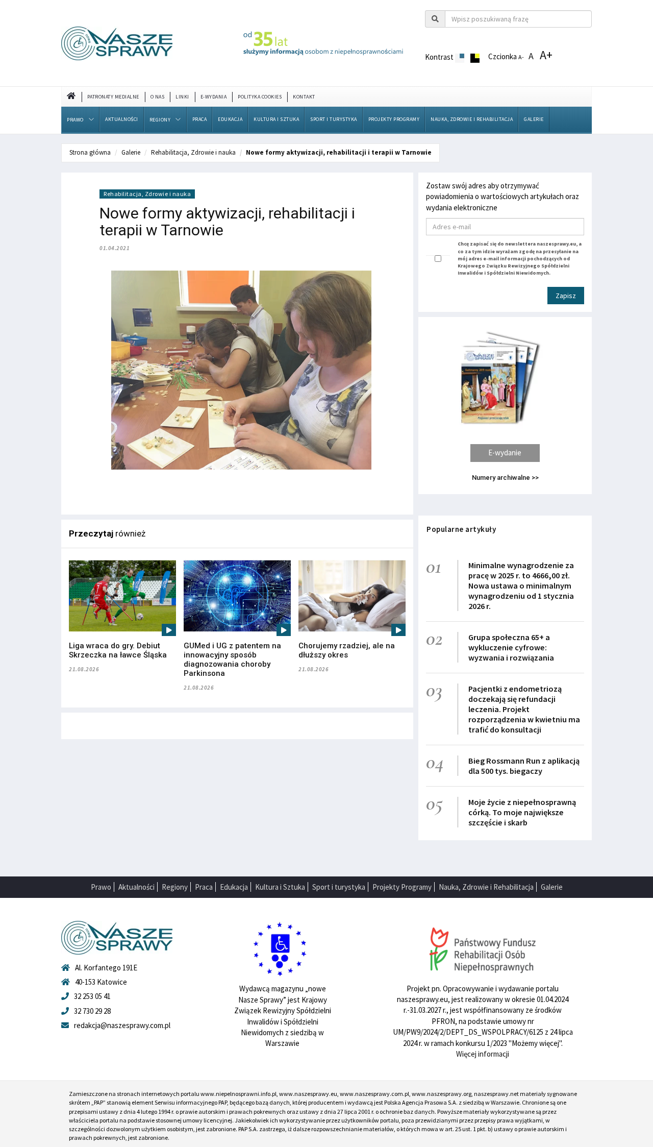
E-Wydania (213, 96)
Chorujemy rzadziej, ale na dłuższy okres (346, 650)
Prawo (75, 119)
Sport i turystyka (333, 119)
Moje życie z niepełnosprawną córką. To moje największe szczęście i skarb (522, 812)
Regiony (160, 119)
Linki (182, 96)
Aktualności (121, 119)
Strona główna (90, 152)
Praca (199, 119)
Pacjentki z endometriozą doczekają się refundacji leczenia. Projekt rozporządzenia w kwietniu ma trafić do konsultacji (524, 709)
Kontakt (304, 96)
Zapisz (566, 295)
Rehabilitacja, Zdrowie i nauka (193, 152)
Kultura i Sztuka (276, 119)
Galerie (534, 119)
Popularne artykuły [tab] (461, 529)
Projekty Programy (394, 119)
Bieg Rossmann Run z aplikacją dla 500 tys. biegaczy (524, 765)
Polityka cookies (260, 96)
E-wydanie (504, 452)
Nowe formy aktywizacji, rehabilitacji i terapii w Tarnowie (339, 152)
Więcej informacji (482, 1054)
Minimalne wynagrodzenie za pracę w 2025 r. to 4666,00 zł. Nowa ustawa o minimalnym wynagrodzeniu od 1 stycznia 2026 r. (521, 585)
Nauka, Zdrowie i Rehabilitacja (472, 119)
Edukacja (230, 119)
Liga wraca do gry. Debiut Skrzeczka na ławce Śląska (118, 650)
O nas (157, 96)
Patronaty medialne (113, 96)
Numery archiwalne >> (505, 477)
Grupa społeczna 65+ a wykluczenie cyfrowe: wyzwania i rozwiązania (511, 647)
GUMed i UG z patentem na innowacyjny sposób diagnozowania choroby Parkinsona (232, 659)
